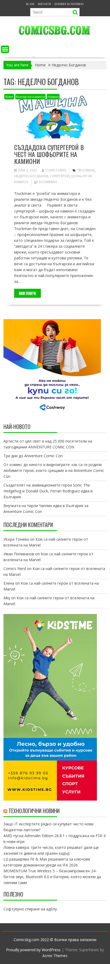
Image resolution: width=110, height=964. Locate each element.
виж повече (27, 293)
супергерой (59, 176)
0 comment (48, 182)
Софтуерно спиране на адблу (30, 908)
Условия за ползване (69, 4)
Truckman (86, 170)
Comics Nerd (55, 170)
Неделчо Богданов (31, 176)
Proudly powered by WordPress (33, 949)
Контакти (44, 4)
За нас (30, 4)
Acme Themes (55, 955)
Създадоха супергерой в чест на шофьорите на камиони (49, 154)
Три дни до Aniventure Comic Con (33, 455)
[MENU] (5, 49)
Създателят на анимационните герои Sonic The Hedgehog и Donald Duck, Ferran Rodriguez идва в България (48, 491)
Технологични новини (34, 811)
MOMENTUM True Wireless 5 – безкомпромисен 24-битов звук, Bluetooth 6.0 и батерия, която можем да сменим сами (52, 876)
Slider (9, 97)
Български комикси (30, 97)
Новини (53, 97)
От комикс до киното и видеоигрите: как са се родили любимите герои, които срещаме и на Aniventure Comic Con (53, 470)
